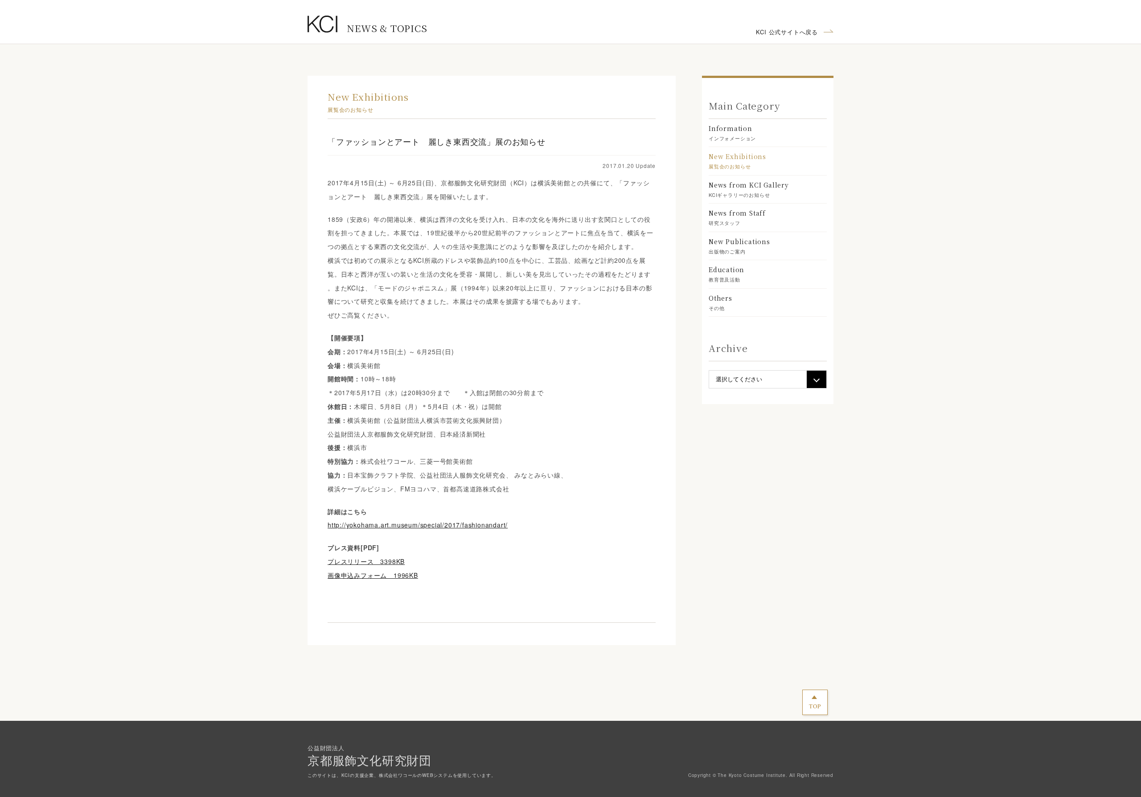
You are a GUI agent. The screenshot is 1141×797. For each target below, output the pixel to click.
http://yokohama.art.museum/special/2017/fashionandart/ (418, 524)
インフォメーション (732, 133)
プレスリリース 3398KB (366, 561)
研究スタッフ (737, 217)
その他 (720, 302)
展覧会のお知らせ (737, 161)
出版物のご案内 (739, 246)
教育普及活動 (726, 274)
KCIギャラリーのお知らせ (749, 189)
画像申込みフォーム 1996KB (373, 575)
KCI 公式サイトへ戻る (787, 32)
